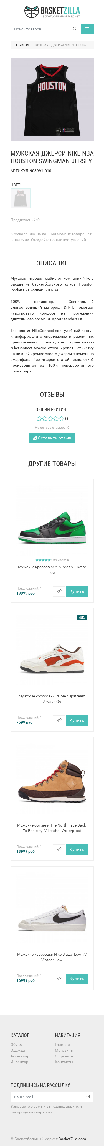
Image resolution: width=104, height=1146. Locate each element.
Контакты (64, 1062)
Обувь (16, 1044)
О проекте (64, 1056)
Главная (62, 1044)
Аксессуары (21, 1056)
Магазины (64, 1050)
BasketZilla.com (72, 1139)
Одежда (18, 1050)
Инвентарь (21, 1062)
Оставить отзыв (54, 438)
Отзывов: (60, 560)
